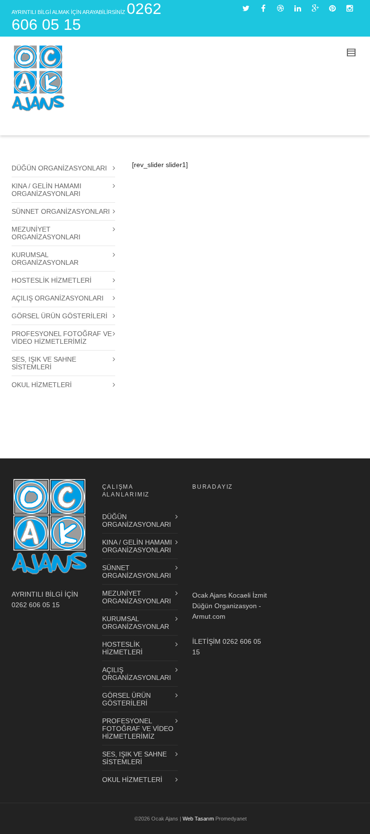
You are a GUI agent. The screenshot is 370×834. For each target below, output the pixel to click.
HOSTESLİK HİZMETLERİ (52, 280)
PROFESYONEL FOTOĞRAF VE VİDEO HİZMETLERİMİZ (62, 337)
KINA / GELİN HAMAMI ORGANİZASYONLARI (46, 189)
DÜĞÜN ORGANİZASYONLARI (59, 168)
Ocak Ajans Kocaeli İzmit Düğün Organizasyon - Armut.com (229, 605)
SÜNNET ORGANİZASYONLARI (61, 211)
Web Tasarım (198, 818)
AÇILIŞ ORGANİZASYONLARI (58, 298)
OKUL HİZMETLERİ (42, 385)
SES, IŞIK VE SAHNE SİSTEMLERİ (44, 363)
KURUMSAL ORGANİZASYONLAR (45, 258)
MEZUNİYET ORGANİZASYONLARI (46, 233)
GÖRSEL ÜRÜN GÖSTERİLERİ (59, 316)
